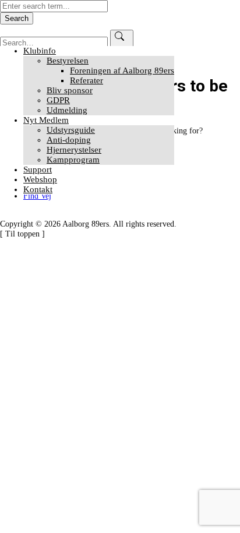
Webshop (40, 179)
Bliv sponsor (70, 90)
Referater (86, 80)
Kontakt (37, 189)
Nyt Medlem (46, 120)
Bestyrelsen (68, 60)
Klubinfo (39, 50)
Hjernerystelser (74, 149)
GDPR (58, 100)
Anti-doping (69, 139)
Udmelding (67, 110)
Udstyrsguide (71, 130)
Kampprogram (73, 159)
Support (37, 169)
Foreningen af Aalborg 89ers (122, 70)
